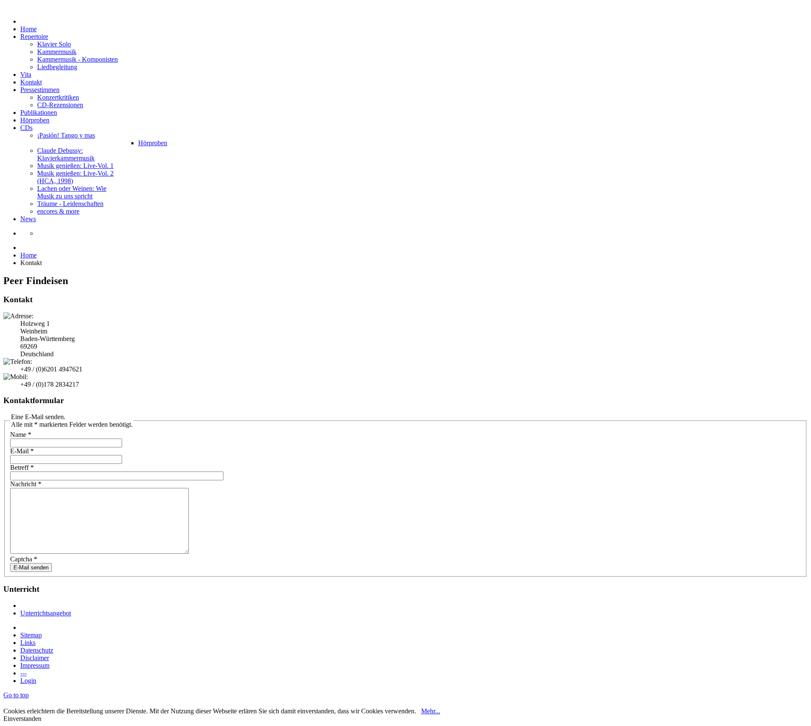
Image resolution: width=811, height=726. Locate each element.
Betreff (22, 467)
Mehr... (430, 711)
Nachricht (25, 484)
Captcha (23, 559)
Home (28, 255)
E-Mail (22, 451)
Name (20, 434)
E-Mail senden (31, 567)
